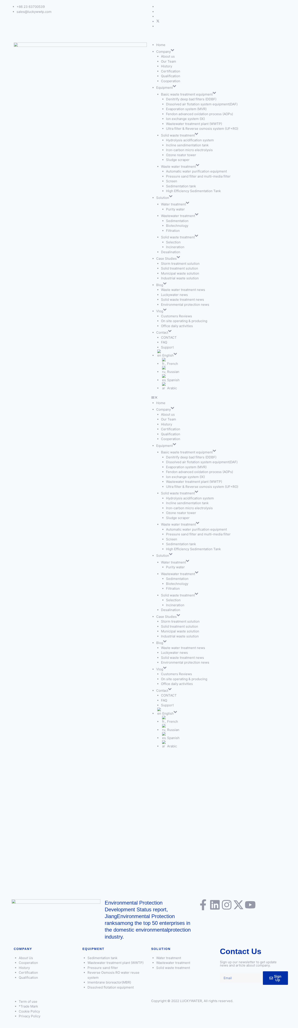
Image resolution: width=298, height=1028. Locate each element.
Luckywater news (174, 295)
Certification (170, 71)
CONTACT (169, 337)
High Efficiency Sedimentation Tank (193, 191)
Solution (162, 198)
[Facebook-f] (203, 904)
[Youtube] (250, 904)
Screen (171, 181)
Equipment (164, 87)
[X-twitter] (238, 904)
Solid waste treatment (178, 135)
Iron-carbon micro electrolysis (189, 150)
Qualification (170, 76)
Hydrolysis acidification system (190, 140)
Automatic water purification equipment (196, 171)
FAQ (164, 342)
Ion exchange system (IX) (185, 119)
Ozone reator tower (181, 155)
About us (168, 56)
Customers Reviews (176, 316)
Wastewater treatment (178, 216)
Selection (173, 242)
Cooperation (170, 81)
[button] (217, 398)
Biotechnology (177, 226)
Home (160, 45)
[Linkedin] (214, 904)
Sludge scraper (178, 160)
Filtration (173, 231)
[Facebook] (157, 21)
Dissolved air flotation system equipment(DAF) (202, 104)
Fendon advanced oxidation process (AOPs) (199, 114)
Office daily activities (177, 326)
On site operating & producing (184, 321)
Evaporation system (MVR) (186, 109)
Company (163, 52)
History (166, 66)
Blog (159, 285)
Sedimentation (177, 221)
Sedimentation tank (181, 186)
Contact (162, 332)
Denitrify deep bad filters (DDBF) (191, 99)
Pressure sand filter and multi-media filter (198, 176)
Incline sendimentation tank (187, 145)
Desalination (170, 252)
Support (167, 347)
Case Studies (166, 258)
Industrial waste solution (180, 278)
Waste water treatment (178, 166)
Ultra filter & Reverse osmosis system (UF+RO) (202, 128)
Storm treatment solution (180, 263)
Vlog (159, 311)
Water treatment (173, 204)
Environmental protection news (185, 304)
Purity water (175, 209)
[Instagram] (226, 904)
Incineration (175, 247)
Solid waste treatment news (182, 299)
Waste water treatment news (183, 290)
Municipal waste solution (180, 273)
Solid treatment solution (179, 268)
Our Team (168, 61)
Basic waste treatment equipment (187, 94)
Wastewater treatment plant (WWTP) (194, 124)
